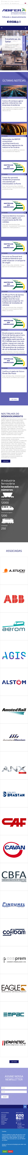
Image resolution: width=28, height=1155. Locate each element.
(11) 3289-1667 (6, 3)
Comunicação (4, 1120)
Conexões (3, 1117)
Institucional (3, 1114)
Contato (3, 1124)
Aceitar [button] (4, 1151)
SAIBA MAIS (5, 461)
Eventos (3, 1121)
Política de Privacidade (12, 1145)
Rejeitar (10, 1151)
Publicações (3, 1122)
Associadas (3, 1116)
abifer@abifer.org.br (15, 3)
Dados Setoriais (4, 1118)
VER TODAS (14, 399)
